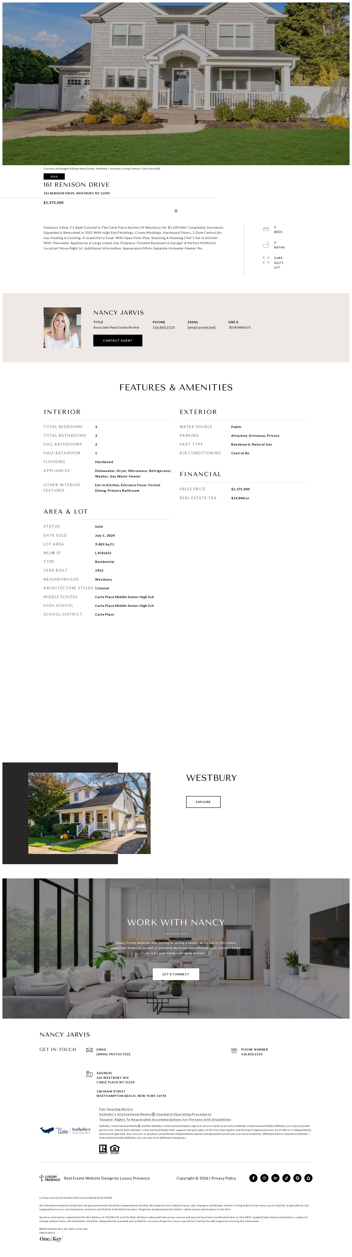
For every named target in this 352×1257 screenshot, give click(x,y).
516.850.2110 (164, 327)
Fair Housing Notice (116, 1109)
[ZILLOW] (308, 1178)
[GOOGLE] (297, 1178)
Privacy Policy (223, 1178)
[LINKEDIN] (275, 1178)
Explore (203, 802)
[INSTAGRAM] (264, 1178)
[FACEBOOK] (253, 1178)
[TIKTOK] (286, 1178)
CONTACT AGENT (118, 340)
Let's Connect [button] (176, 974)
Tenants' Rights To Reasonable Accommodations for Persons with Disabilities (165, 1119)
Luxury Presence (135, 1178)
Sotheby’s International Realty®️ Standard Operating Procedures (155, 1114)
